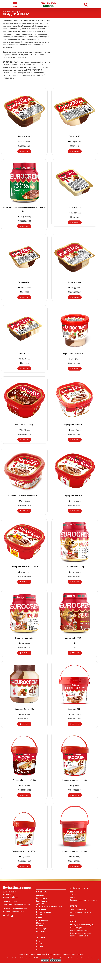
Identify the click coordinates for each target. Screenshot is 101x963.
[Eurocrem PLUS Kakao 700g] (75, 593)
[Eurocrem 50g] (24, 237)
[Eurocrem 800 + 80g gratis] (24, 522)
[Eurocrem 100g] (24, 308)
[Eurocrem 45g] (75, 91)
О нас (21, 954)
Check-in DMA (69, 954)
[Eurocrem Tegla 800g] (24, 664)
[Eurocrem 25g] (75, 162)
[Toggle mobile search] (86, 4)
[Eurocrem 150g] (75, 664)
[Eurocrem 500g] (24, 451)
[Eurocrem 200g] (74, 308)
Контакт (80, 954)
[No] (99, 959)
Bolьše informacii (55, 960)
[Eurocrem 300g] (74, 379)
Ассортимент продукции (35, 954)
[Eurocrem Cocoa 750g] (24, 735)
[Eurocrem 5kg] (75, 806)
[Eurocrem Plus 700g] (24, 593)
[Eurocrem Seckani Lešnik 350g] (24, 162)
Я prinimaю (45, 960)
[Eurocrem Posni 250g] (24, 379)
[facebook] (8, 916)
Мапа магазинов (54, 954)
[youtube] (4, 916)
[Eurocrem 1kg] (75, 735)
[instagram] (12, 916)
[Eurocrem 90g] (75, 237)
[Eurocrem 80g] (24, 91)
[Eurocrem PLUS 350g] (75, 522)
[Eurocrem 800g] (74, 450)
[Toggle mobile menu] (15, 4)
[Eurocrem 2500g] (24, 806)
